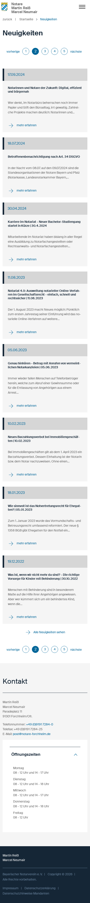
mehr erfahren (26, 125)
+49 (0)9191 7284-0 (39, 724)
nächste (76, 52)
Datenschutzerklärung (39, 888)
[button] (45, 754)
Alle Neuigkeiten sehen (49, 632)
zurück (9, 19)
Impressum (11, 888)
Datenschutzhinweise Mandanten (26, 893)
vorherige (13, 52)
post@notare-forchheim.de (31, 734)
